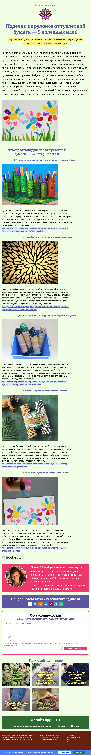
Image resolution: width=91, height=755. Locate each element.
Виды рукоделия (15, 40)
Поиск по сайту (72, 739)
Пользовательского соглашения (58, 643)
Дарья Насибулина (26, 737)
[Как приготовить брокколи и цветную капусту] (16, 677)
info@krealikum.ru (27, 739)
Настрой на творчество (55, 40)
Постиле (75, 726)
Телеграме (63, 726)
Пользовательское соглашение (48, 737)
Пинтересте (50, 726)
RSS (68, 741)
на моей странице (41, 588)
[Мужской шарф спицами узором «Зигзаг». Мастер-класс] (75, 677)
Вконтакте (37, 726)
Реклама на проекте (74, 737)
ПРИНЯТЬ (79, 752)
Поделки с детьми (75, 40)
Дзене (27, 726)
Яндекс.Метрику (47, 752)
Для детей (28, 40)
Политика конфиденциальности (48, 739)
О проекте (70, 735)
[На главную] (45, 19)
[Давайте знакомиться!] (16, 576)
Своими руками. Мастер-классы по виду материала (45, 43)
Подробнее (64, 752)
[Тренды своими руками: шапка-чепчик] (16, 699)
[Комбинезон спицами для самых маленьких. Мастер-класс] (46, 677)
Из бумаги (39, 40)
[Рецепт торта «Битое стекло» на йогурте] (46, 699)
